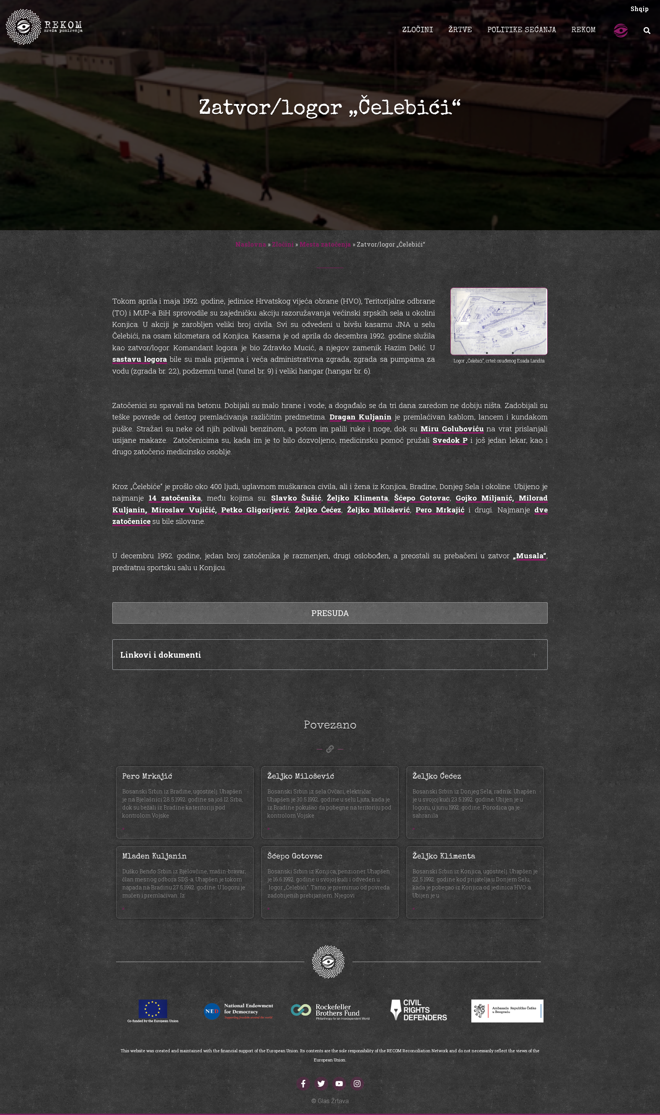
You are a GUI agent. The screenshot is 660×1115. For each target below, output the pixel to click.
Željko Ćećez (318, 509)
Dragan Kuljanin (360, 416)
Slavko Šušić (296, 497)
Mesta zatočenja (325, 244)
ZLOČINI (417, 30)
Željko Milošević (378, 509)
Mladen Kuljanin (154, 857)
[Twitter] (321, 1084)
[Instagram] (357, 1084)
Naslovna (250, 244)
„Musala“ (529, 555)
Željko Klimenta (357, 497)
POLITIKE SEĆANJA (521, 30)
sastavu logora (139, 359)
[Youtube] (339, 1084)
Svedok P (450, 440)
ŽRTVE (460, 30)
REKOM (583, 30)
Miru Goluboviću (452, 428)
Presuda (330, 613)
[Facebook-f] (303, 1084)
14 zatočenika (175, 497)
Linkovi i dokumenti (160, 655)
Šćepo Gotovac (422, 497)
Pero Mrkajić (440, 509)
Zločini (283, 244)
